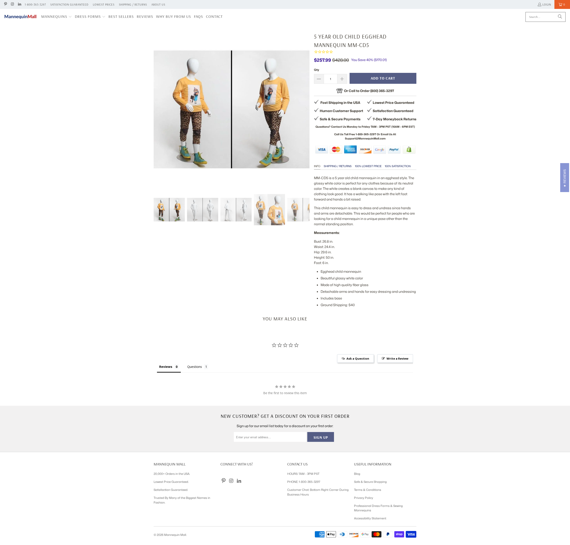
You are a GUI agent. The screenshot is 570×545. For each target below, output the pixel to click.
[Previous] (157, 109)
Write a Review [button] (397, 359)
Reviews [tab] (165, 367)
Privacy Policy (363, 498)
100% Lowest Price (368, 166)
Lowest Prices (103, 4)
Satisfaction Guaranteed (69, 4)
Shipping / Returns (133, 4)
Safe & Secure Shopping (370, 482)
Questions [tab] (194, 367)
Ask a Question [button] (357, 359)
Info (317, 166)
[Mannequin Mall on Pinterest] (5, 4)
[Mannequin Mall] (20, 16)
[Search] (560, 17)
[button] (56, 17)
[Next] (306, 109)
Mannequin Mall (175, 535)
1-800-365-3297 (35, 4)
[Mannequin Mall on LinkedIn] (19, 4)
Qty (316, 70)
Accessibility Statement (370, 518)
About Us (158, 4)
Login (546, 4)
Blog (357, 474)
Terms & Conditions (367, 490)
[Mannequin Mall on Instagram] (12, 4)
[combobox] (545, 17)
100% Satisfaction (398, 166)
